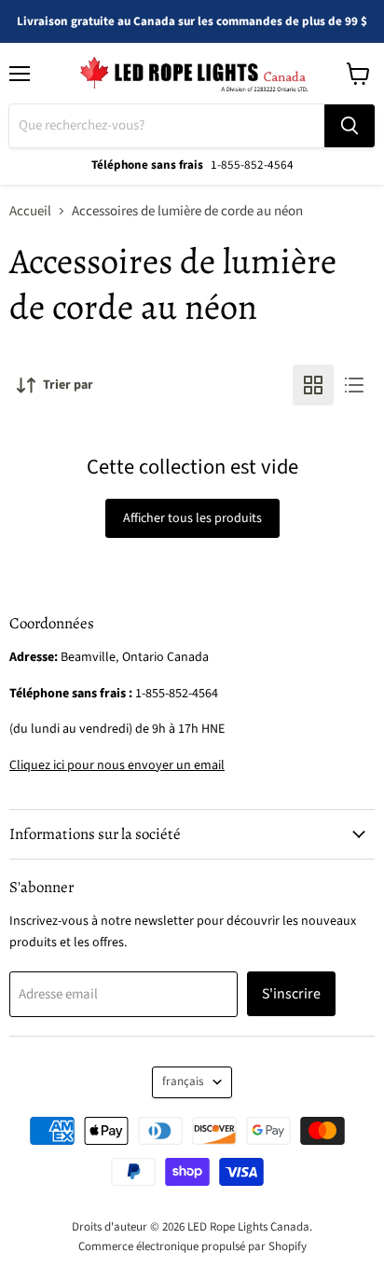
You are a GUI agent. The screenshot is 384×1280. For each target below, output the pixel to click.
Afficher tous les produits (192, 518)
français (183, 1081)
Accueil (30, 211)
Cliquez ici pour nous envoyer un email (117, 765)
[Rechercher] (349, 125)
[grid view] (313, 385)
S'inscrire (291, 994)
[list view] (354, 385)
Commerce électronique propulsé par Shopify (192, 1246)
